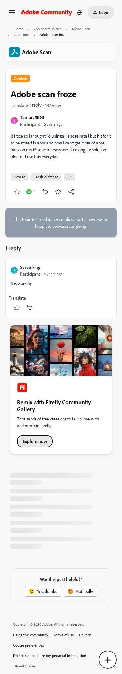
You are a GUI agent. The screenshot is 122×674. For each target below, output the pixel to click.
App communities (47, 28)
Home (18, 28)
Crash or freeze (46, 176)
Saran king (30, 267)
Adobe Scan (81, 28)
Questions (22, 34)
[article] (61, 288)
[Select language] (80, 12)
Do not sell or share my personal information (49, 655)
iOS (69, 176)
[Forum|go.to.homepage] (46, 12)
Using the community (30, 634)
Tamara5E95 (32, 117)
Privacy (85, 634)
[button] (12, 14)
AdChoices (27, 666)
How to (19, 176)
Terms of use (64, 634)
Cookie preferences (28, 645)
